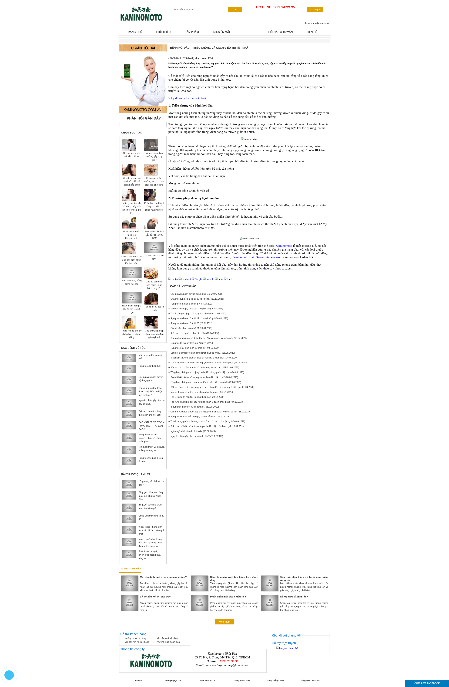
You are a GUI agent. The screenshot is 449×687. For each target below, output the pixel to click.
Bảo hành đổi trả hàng (167, 638)
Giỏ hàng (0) (315, 9)
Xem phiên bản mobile (317, 23)
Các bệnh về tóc (133, 347)
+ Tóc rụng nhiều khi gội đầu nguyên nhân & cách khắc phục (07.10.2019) (205, 402)
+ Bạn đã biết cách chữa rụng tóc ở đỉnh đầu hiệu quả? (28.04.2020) (203, 377)
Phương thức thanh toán (168, 642)
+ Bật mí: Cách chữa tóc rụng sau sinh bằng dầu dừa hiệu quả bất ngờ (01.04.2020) (211, 387)
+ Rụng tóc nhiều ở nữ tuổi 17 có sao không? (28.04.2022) (198, 318)
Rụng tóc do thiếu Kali (150, 366)
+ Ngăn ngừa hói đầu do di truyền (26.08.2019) (192, 431)
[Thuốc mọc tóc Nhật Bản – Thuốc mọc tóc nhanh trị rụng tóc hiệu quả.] (141, 21)
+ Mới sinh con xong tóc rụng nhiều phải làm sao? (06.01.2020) (200, 392)
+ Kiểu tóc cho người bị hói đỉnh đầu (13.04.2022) (193, 333)
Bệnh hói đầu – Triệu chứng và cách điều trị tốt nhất (210, 47)
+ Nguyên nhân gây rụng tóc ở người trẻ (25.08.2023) (195, 308)
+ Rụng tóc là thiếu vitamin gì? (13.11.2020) (190, 343)
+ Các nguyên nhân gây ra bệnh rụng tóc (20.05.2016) (195, 294)
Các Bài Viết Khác (183, 286)
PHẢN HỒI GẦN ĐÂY (144, 118)
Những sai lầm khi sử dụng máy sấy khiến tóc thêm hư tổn (131, 208)
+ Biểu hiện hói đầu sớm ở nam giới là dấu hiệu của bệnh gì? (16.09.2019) (206, 426)
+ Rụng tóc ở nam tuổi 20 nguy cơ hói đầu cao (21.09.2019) (198, 416)
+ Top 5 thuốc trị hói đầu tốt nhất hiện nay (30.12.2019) (196, 397)
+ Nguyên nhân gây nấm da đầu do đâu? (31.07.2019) (195, 436)
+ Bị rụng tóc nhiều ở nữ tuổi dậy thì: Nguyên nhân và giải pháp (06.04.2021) (207, 338)
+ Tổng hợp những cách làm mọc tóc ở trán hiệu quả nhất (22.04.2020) (204, 382)
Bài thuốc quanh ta (135, 474)
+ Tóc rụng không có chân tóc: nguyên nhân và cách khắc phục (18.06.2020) (207, 362)
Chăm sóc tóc (131, 132)
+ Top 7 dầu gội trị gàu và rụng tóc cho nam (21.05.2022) (197, 313)
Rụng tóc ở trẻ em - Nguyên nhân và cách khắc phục (150, 438)
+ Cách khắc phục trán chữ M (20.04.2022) (190, 328)
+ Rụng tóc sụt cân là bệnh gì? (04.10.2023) (190, 303)
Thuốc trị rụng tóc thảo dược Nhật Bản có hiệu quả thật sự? (150, 391)
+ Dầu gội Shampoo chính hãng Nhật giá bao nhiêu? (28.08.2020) (201, 352)
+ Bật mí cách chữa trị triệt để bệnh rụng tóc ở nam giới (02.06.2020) (203, 367)
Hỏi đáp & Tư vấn (280, 31)
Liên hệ (312, 31)
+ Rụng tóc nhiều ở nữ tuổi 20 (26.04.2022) (190, 323)
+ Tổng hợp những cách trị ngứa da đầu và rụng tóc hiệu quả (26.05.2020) (206, 372)
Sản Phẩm (192, 31)
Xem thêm (224, 621)
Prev (124, 36)
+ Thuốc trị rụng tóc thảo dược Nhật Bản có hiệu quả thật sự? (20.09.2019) (206, 421)
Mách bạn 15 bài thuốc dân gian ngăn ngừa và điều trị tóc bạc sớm (150, 542)
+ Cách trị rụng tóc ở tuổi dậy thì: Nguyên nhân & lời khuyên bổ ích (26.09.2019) (209, 411)
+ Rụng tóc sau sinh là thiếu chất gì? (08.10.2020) (193, 348)
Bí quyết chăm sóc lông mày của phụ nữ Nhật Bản (151, 496)
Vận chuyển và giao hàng (137, 642)
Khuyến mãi (221, 31)
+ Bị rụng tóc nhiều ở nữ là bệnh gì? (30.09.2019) (193, 406)
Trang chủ (134, 31)
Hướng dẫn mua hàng (135, 638)
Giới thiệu (163, 31)
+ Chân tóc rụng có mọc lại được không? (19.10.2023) (196, 299)
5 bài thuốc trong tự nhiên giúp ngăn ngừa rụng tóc (149, 555)
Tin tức (249, 31)
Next (325, 36)
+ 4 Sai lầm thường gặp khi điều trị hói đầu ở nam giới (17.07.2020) (202, 357)
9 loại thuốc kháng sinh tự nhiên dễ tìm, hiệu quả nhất (151, 530)
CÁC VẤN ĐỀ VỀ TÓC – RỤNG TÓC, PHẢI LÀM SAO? (151, 426)
